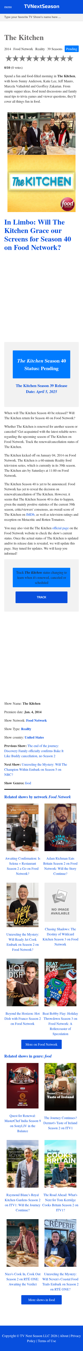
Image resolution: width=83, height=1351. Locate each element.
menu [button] (8, 6)
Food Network (36, 720)
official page (60, 528)
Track (41, 597)
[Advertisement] (41, 297)
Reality (26, 728)
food (28, 783)
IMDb (30, 514)
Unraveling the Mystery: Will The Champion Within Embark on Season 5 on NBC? (35, 769)
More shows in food (41, 1299)
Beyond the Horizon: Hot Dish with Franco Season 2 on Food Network (22, 1018)
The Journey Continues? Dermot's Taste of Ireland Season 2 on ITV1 (60, 1122)
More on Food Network (41, 1044)
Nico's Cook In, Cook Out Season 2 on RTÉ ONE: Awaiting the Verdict (22, 1279)
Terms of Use (47, 1341)
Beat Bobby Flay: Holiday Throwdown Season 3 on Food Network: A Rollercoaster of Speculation (60, 1023)
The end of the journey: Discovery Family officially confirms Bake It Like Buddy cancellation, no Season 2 (33, 750)
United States (34, 737)
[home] (41, 7)
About (64, 1335)
